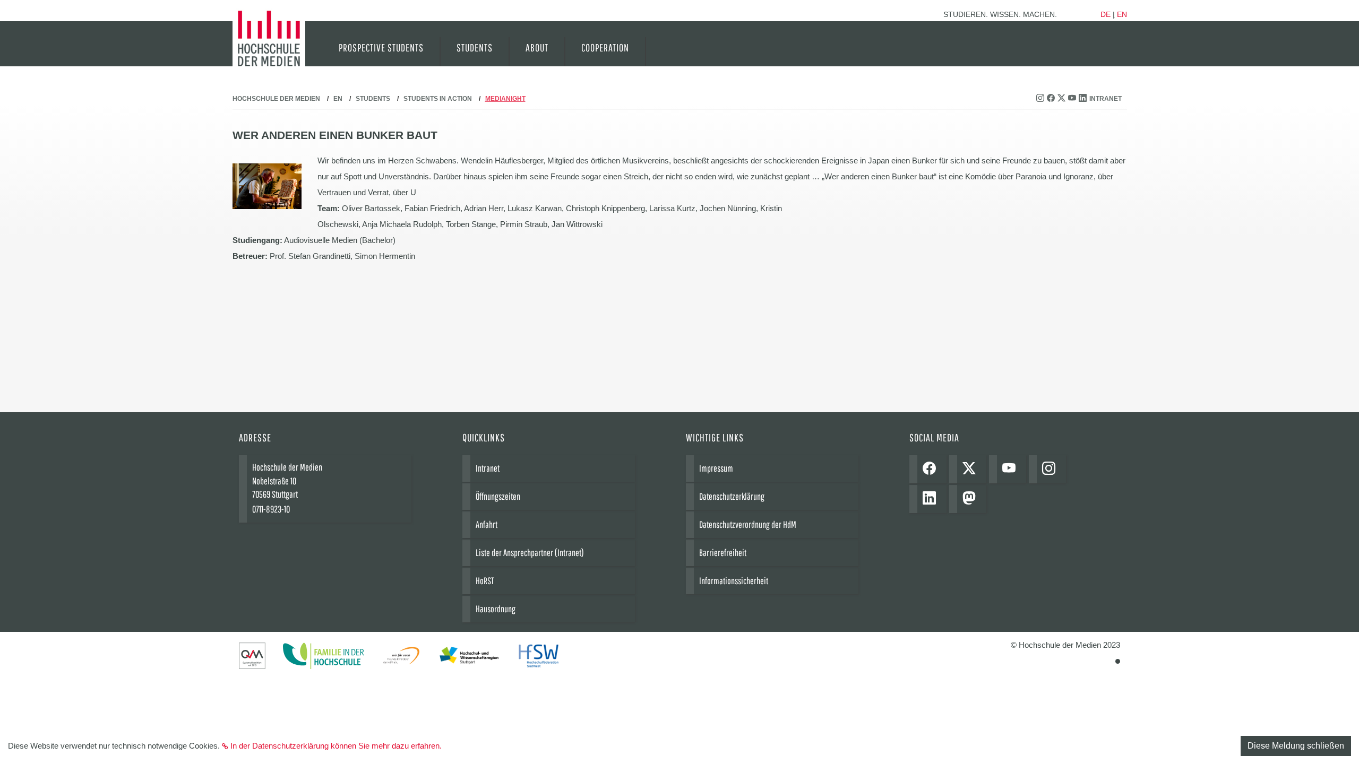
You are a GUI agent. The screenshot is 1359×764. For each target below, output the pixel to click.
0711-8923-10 (271, 509)
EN (337, 98)
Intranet (1105, 98)
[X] (971, 469)
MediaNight (505, 98)
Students (373, 98)
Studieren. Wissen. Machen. (1000, 14)
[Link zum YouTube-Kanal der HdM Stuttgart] (1073, 98)
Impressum (716, 468)
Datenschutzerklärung (731, 496)
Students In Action (437, 98)
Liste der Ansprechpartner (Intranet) (530, 552)
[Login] (1117, 661)
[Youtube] (1011, 469)
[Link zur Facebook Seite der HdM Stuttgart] (1052, 98)
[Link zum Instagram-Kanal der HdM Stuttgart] (1041, 98)
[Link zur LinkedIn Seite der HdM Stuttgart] (1084, 98)
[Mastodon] (971, 499)
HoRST (485, 580)
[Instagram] (1051, 469)
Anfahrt (486, 524)
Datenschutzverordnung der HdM (747, 524)
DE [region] (1105, 14)
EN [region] (1122, 14)
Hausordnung (495, 608)
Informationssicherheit (733, 580)
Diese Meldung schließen (1296, 745)
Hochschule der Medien (276, 98)
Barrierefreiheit (722, 552)
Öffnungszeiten (498, 496)
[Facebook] (932, 469)
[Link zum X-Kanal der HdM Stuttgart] (1062, 98)
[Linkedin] (932, 499)
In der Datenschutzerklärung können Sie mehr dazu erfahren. (336, 745)
